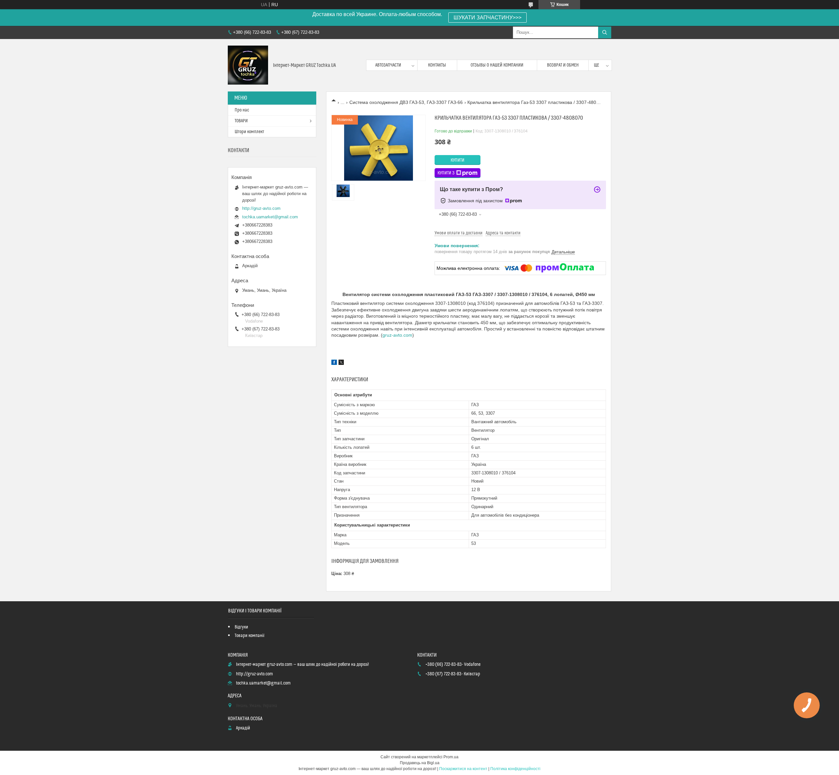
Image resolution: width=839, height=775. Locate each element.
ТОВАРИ (241, 121)
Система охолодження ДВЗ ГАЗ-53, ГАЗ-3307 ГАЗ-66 (406, 102)
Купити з (446, 173)
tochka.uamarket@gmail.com (270, 216)
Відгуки (241, 627)
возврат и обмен (563, 65)
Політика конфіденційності (515, 768)
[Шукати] (604, 32)
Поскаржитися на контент (463, 768)
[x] (341, 363)
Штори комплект (249, 131)
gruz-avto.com (397, 335)
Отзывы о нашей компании (497, 65)
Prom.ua (451, 757)
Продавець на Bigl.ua (419, 763)
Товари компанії (249, 635)
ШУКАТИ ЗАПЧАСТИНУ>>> (487, 17)
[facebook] (334, 363)
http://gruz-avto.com (261, 208)
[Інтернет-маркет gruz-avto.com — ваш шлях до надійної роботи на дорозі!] (248, 65)
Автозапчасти (388, 65)
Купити (457, 160)
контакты (437, 65)
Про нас (242, 110)
